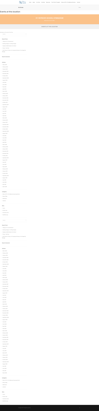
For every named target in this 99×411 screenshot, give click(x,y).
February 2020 (5, 146)
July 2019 (4, 162)
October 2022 (5, 75)
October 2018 (5, 173)
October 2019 (5, 155)
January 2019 (5, 171)
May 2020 (4, 140)
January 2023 (5, 69)
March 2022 (5, 91)
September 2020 (6, 131)
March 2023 (5, 64)
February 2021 (5, 120)
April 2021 (4, 115)
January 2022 (5, 95)
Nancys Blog (5, 196)
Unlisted (4, 200)
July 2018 (4, 366)
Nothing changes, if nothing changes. (9, 43)
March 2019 (5, 166)
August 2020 (5, 133)
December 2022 (5, 71)
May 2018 (4, 184)
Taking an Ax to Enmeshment (8, 41)
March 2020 (5, 144)
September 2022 (6, 264)
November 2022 (5, 73)
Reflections (5, 198)
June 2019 (4, 164)
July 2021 (4, 295)
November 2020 (5, 126)
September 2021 (6, 104)
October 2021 (5, 102)
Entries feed (5, 210)
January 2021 (5, 122)
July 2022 (4, 82)
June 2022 (5, 84)
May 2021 (4, 113)
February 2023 (5, 66)
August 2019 (5, 160)
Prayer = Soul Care (6, 48)
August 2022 (5, 80)
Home (80, 7)
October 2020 (5, 129)
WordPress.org (5, 214)
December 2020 (5, 124)
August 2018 (5, 177)
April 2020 (4, 142)
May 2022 (4, 86)
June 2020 (5, 137)
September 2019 (6, 157)
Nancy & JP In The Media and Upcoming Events (11, 194)
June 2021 (4, 111)
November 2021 (5, 100)
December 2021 (5, 284)
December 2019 (5, 151)
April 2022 (4, 89)
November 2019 (5, 153)
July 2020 (4, 135)
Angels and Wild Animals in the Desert (9, 45)
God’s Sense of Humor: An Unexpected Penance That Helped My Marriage (14, 51)
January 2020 (5, 335)
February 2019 (5, 168)
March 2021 (5, 117)
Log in (4, 208)
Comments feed (6, 212)
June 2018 (4, 182)
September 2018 (6, 175)
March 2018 (5, 186)
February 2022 (5, 93)
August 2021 (5, 106)
